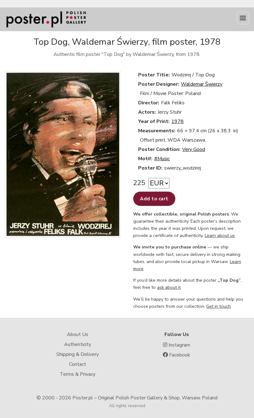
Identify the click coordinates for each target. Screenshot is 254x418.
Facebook (179, 355)
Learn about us (220, 235)
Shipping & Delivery (77, 354)
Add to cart (154, 199)
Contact (77, 364)
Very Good (193, 149)
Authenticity (77, 344)
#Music (162, 158)
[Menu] (243, 18)
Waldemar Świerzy (201, 84)
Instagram (178, 345)
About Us (77, 334)
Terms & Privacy (77, 374)
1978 (177, 121)
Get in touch (218, 306)
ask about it (169, 287)
